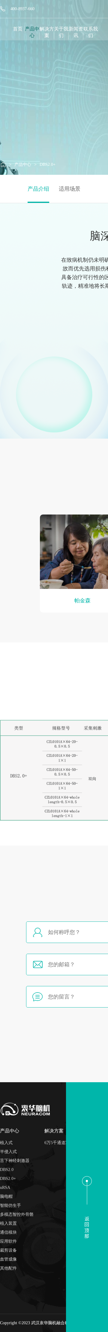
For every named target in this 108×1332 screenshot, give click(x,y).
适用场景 (69, 189)
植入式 (6, 1142)
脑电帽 (6, 1196)
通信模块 (8, 1232)
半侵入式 (8, 1151)
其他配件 (8, 1268)
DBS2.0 (7, 1169)
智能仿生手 (10, 1205)
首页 (17, 28)
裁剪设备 (8, 1250)
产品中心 (22, 164)
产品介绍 (38, 189)
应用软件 (8, 1241)
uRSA (5, 1187)
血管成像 (8, 1259)
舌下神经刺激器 (14, 1160)
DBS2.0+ (48, 164)
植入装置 (8, 1223)
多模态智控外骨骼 (17, 1214)
